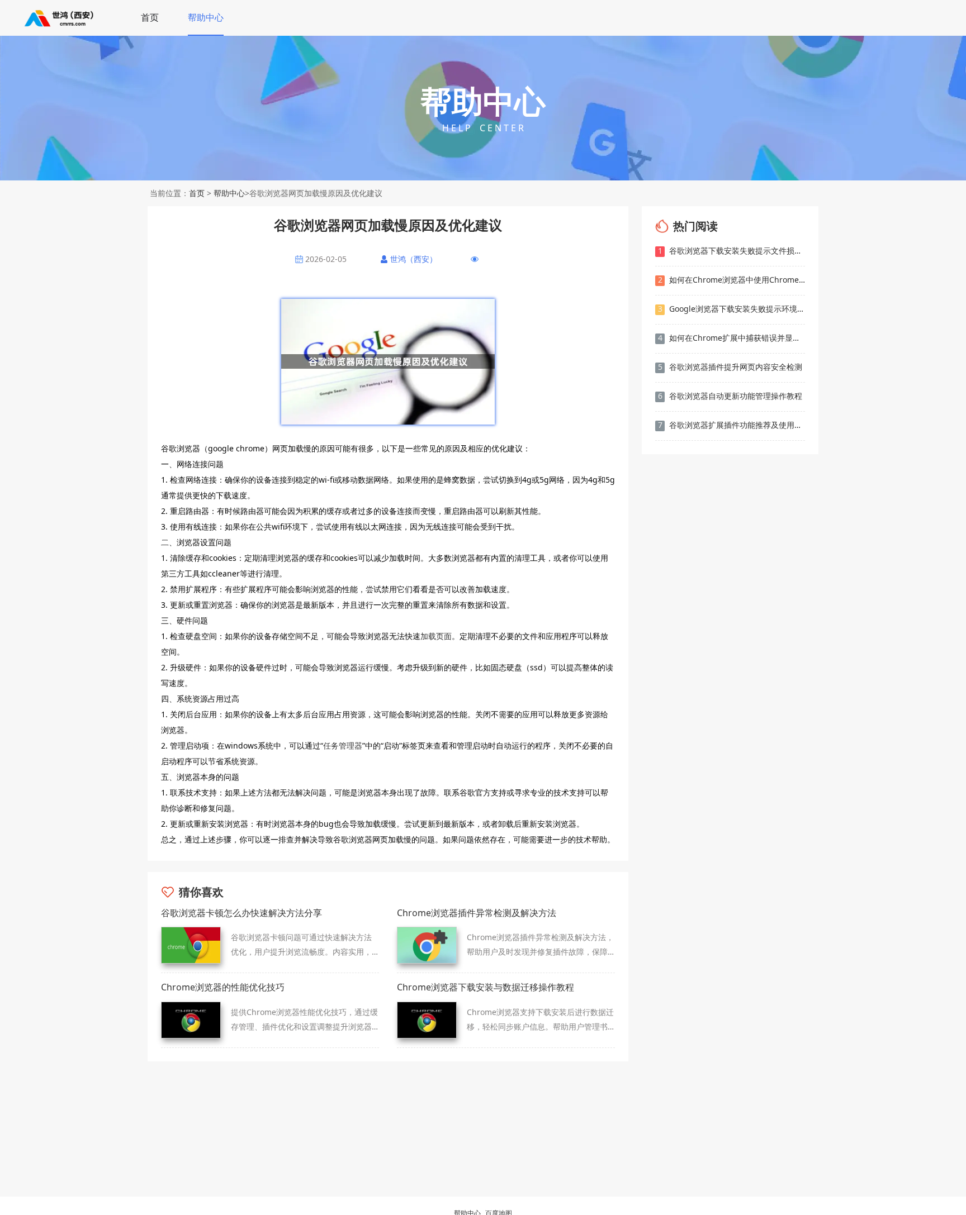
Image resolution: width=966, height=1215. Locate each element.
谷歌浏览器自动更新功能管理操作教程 (730, 395)
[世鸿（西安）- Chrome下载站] (60, 18)
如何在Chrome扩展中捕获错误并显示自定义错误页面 (731, 337)
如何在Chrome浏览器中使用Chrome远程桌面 (731, 279)
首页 (150, 17)
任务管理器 (342, 745)
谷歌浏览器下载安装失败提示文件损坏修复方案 (731, 250)
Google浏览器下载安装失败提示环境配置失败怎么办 (731, 308)
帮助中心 (206, 17)
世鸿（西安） (413, 259)
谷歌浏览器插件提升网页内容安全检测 (730, 366)
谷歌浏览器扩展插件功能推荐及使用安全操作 (731, 425)
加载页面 (436, 636)
